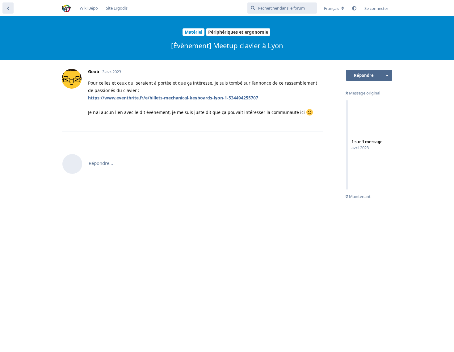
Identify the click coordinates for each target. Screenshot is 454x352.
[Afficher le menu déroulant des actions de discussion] (387, 75)
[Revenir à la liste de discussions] (8, 8)
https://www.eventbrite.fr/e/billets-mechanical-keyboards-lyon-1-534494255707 (173, 98)
